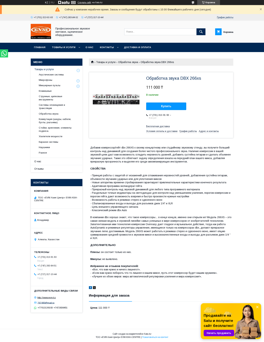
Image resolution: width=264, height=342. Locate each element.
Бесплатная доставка (158, 126)
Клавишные (45, 91)
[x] (94, 288)
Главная (39, 47)
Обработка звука (128, 62)
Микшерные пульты (49, 85)
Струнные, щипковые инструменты (50, 98)
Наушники (44, 147)
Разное (43, 152)
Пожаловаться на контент (155, 337)
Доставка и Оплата (137, 47)
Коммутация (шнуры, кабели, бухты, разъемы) (55, 121)
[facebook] (90, 288)
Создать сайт (84, 2)
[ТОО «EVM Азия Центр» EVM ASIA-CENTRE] (41, 38)
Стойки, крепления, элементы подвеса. (55, 129)
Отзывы (39, 168)
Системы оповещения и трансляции (52, 107)
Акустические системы (51, 74)
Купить (166, 106)
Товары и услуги (63, 47)
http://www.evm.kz (46, 297)
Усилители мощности (50, 136)
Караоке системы (48, 142)
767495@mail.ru (46, 302)
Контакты (107, 47)
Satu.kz (147, 334)
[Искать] (200, 31)
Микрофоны (45, 80)
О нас (89, 47)
